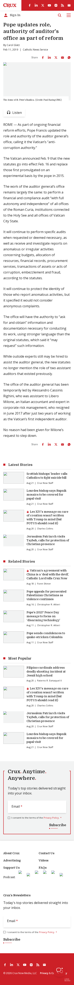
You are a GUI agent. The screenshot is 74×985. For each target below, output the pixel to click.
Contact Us (46, 853)
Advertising (12, 860)
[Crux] (9, 5)
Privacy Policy (51, 817)
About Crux (11, 853)
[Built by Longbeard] (67, 980)
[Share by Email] (62, 57)
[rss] (62, 5)
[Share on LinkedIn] (49, 57)
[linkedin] (36, 5)
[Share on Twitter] (56, 57)
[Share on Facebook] (42, 57)
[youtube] (49, 5)
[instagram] (56, 5)
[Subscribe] (69, 5)
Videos (44, 860)
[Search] (60, 15)
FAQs (43, 867)
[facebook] (29, 5)
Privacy (44, 973)
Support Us (11, 867)
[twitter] (42, 5)
